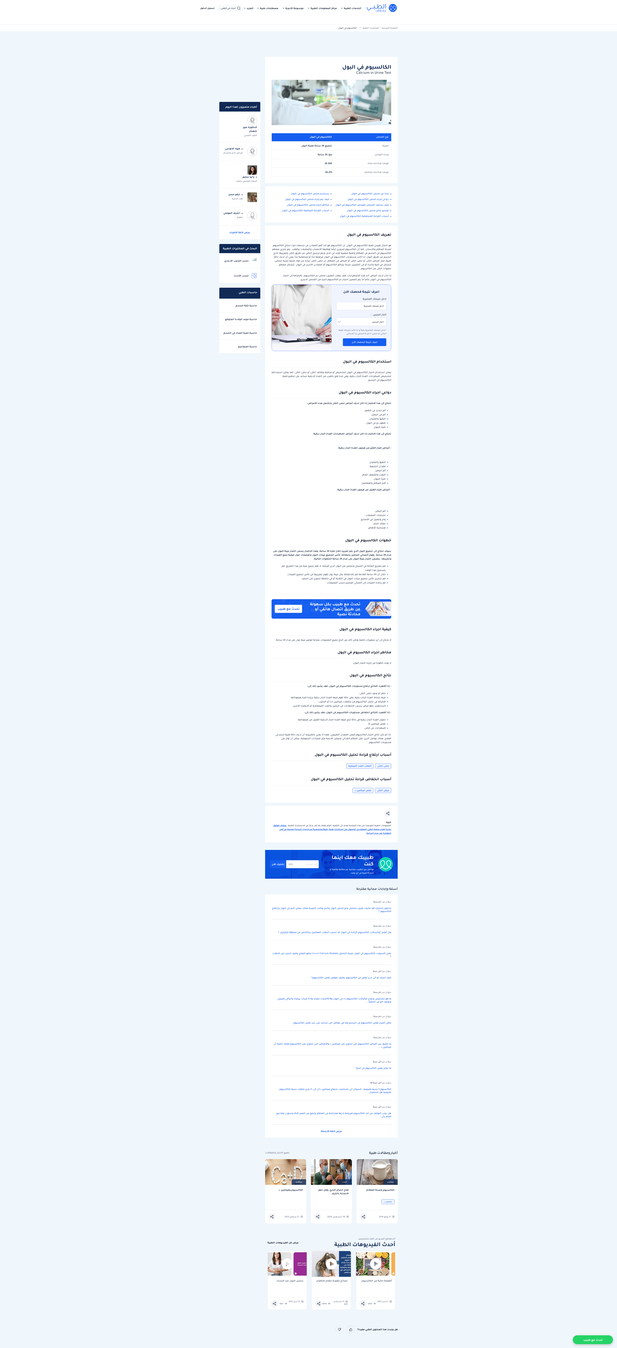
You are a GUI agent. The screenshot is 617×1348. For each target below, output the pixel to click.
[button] (350, 8)
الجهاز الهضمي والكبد (246, 181)
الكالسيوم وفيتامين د (291, 1190)
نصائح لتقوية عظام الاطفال (332, 1281)
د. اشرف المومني (233, 213)
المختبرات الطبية (371, 27)
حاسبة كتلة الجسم (246, 305)
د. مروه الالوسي (234, 148)
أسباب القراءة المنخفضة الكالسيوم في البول (364, 216)
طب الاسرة (237, 198)
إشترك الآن (278, 864)
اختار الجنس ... (378, 314)
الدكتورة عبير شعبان (250, 129)
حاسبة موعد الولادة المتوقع (241, 319)
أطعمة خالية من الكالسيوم (377, 1281)
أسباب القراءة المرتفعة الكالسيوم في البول (305, 210)
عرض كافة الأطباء (240, 232)
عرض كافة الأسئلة (331, 1131)
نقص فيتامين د (363, 790)
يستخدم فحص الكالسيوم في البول (310, 193)
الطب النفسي (250, 135)
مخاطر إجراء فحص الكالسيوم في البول (308, 205)
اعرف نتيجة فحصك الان (364, 342)
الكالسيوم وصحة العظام (380, 1190)
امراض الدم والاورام (233, 152)
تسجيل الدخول (207, 8)
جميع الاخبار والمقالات (277, 1152)
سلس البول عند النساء (290, 1281)
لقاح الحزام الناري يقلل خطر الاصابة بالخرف (333, 1191)
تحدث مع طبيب (288, 608)
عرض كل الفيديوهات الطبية (283, 1242)
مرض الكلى (383, 790)
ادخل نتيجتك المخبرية (374, 299)
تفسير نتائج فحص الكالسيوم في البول (368, 210)
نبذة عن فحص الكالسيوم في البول (370, 193)
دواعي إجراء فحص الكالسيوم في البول (368, 199)
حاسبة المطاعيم (247, 346)
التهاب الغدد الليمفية (359, 766)
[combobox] (290, 864)
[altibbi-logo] (382, 8)
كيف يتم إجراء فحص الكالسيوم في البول (307, 199)
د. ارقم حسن (235, 194)
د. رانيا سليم (250, 177)
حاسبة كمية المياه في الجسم (240, 333)
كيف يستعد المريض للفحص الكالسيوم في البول (362, 205)
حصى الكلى (383, 766)
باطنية (240, 217)
